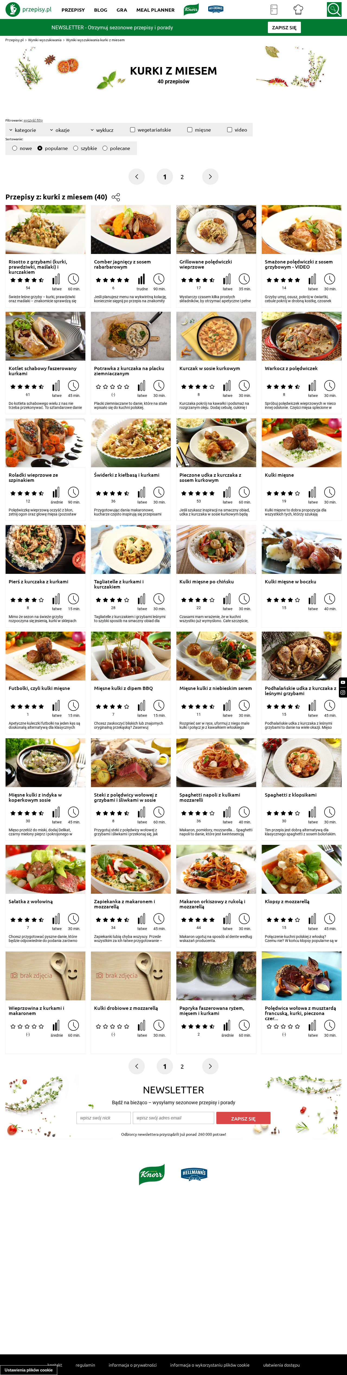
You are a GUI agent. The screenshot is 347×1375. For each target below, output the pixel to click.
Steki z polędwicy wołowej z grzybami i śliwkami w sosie (125, 797)
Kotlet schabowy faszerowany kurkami (42, 370)
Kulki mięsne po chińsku (206, 581)
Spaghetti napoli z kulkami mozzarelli (209, 797)
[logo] (28, 9)
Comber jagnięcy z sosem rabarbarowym (122, 264)
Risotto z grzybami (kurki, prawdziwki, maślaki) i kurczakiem (38, 264)
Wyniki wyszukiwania (45, 39)
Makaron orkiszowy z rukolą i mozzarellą (212, 904)
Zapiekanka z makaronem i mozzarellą (124, 904)
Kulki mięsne (279, 475)
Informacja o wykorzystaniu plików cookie (210, 1365)
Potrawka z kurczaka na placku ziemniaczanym (129, 370)
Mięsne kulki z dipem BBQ (123, 688)
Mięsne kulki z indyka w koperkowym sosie (35, 797)
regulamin (85, 1365)
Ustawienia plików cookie (29, 1370)
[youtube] (343, 682)
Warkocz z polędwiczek (291, 368)
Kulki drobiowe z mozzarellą (126, 1008)
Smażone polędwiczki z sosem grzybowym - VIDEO (299, 264)
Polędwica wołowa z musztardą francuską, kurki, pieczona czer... (300, 1010)
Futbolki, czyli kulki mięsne (39, 688)
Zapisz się (243, 1118)
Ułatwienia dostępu (281, 1365)
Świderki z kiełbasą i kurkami (126, 475)
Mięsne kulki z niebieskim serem (215, 688)
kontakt (54, 1365)
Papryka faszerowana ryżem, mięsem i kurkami (211, 1010)
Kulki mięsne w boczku (290, 581)
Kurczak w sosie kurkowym (209, 368)
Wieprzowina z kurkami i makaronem (36, 1010)
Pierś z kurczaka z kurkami (38, 581)
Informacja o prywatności (133, 1365)
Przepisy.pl (14, 39)
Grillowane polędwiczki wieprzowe (205, 264)
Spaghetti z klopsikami (291, 795)
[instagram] (343, 693)
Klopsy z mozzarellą (287, 901)
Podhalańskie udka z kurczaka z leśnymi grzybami (300, 690)
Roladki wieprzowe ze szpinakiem (33, 477)
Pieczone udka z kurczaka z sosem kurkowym (210, 477)
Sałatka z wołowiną (31, 901)
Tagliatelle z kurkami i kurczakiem (119, 584)
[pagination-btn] (210, 176)
